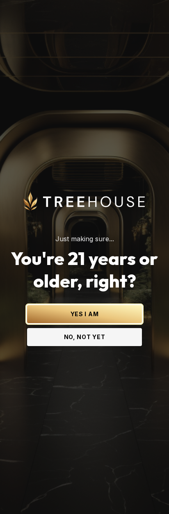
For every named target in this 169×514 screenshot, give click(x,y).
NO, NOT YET (84, 336)
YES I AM (85, 313)
